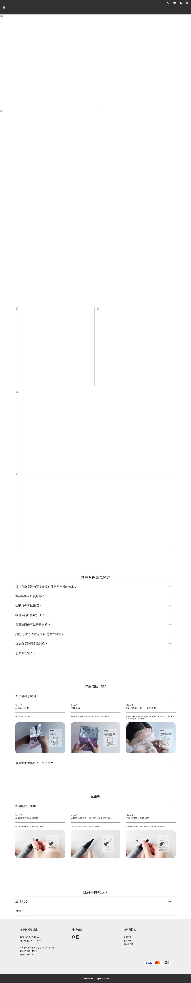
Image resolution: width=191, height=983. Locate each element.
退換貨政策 (128, 940)
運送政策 (127, 937)
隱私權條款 (128, 944)
